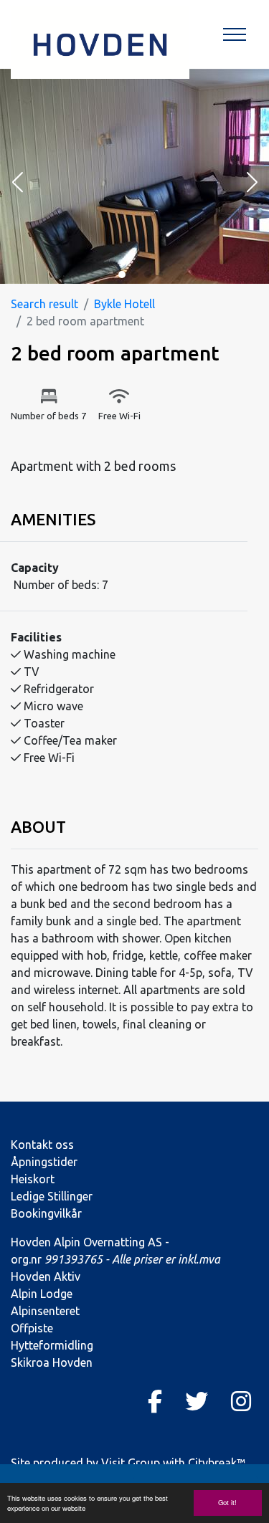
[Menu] (234, 34)
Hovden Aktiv (45, 1276)
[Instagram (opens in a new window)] (241, 1401)
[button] (17, 183)
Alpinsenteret (45, 1310)
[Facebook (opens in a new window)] (155, 1401)
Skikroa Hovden (52, 1362)
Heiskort (33, 1179)
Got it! (227, 1502)
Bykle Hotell (124, 303)
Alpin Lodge (41, 1293)
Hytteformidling (52, 1345)
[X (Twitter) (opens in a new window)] (196, 1401)
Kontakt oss (42, 1144)
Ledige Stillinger (52, 1196)
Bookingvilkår (46, 1213)
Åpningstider (44, 1161)
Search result (44, 303)
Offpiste (32, 1328)
